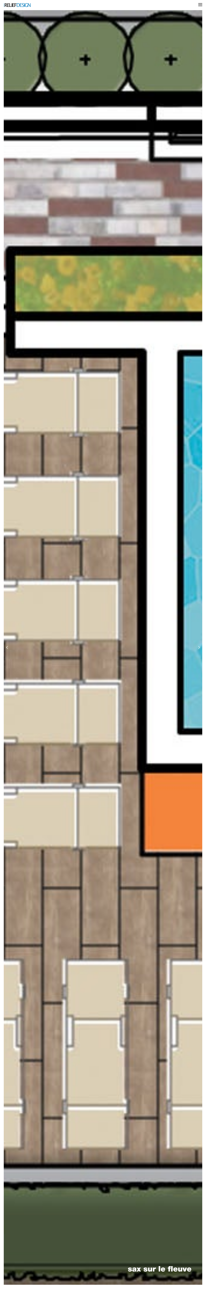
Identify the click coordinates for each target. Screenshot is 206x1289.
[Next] (198, 647)
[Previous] (7, 647)
